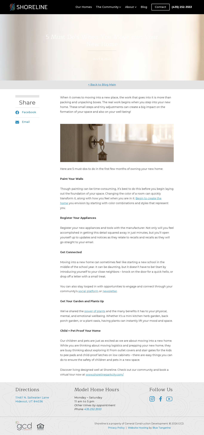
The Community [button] (107, 7)
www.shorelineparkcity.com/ (104, 374)
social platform (88, 291)
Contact (160, 7)
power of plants (94, 311)
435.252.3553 (92, 409)
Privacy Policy (116, 427)
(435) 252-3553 (182, 7)
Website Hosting (138, 427)
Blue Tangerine (161, 427)
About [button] (129, 7)
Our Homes (84, 7)
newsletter (110, 291)
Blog (144, 7)
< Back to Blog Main (102, 84)
